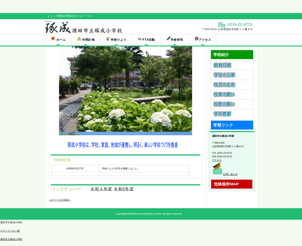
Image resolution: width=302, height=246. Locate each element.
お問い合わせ (230, 174)
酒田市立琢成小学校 (11, 239)
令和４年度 (101, 189)
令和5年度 (124, 189)
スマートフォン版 (10, 230)
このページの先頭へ (60, 199)
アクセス (217, 160)
